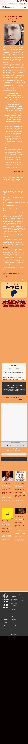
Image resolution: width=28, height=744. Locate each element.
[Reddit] (10, 445)
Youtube (20, 492)
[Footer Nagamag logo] (5, 594)
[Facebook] (5, 445)
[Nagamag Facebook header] (15, 0)
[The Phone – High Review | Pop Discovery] (7, 476)
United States (10, 276)
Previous (6, 280)
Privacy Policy (14, 634)
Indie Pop (10, 491)
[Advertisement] (14, 11)
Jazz (16, 300)
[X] (7, 445)
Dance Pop (22, 494)
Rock (17, 306)
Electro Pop (20, 273)
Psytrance (22, 303)
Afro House (17, 494)
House (4, 303)
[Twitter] (4, 605)
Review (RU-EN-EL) (7, 274)
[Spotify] (7, 605)
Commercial (14, 273)
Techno (5, 306)
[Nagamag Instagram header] (24, 0)
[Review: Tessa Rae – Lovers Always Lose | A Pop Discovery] (20, 511)
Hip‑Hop (22, 306)
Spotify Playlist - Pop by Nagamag (7, 493)
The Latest (19, 272)
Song (9, 488)
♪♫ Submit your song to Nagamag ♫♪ (17, 3)
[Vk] (20, 445)
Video (16, 492)
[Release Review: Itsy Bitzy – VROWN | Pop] (7, 513)
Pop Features (18, 489)
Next (23, 280)
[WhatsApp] (15, 445)
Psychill (17, 303)
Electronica (10, 303)
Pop (12, 272)
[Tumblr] (17, 445)
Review (3, 492)
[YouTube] (4, 607)
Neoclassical (6, 300)
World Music (22, 300)
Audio (9, 272)
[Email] (23, 445)
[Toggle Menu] (24, 7)
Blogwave (11, 306)
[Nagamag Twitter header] (18, 0)
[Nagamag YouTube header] (21, 0)
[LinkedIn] (12, 445)
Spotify (14, 272)
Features (20, 488)
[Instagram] (7, 602)
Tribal (24, 496)
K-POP (3, 530)
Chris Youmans (8, 273)
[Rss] (7, 607)
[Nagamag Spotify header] (26, 0)
